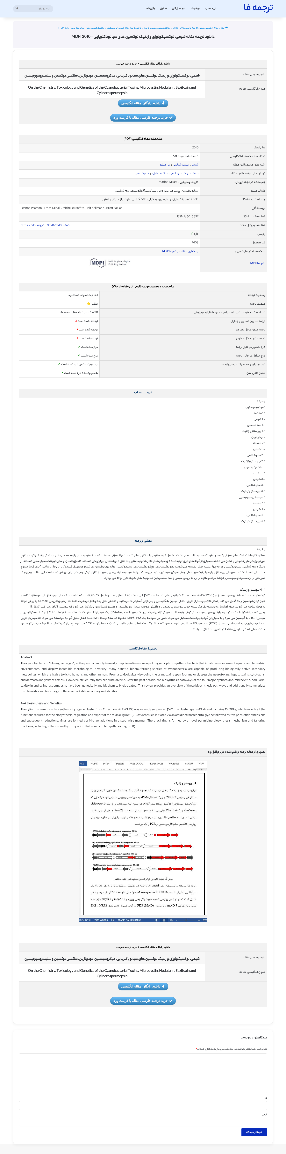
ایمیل (264, 1115)
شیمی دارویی (177, 173)
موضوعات (195, 9)
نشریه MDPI (257, 263)
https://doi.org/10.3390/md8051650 (46, 225)
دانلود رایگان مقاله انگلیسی (140, 103)
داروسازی (164, 165)
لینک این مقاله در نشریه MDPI (180, 251)
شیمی (194, 165)
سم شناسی (142, 173)
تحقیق (163, 9)
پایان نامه (150, 9)
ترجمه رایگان (178, 9)
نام (265, 1098)
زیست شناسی (181, 165)
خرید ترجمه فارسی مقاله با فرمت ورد (140, 117)
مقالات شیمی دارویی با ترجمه (157, 28)
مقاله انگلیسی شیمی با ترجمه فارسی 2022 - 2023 (195, 28)
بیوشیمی (192, 173)
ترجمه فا (212, 9)
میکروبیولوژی (160, 173)
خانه (223, 28)
